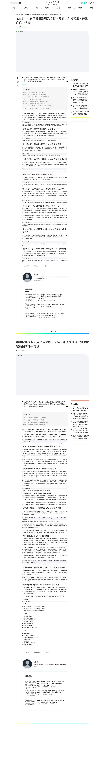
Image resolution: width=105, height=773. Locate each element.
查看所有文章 (37, 280)
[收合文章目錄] (44, 89)
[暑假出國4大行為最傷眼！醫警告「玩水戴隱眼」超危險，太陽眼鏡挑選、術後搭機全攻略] (30, 703)
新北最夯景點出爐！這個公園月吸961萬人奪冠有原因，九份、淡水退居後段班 (50, 305)
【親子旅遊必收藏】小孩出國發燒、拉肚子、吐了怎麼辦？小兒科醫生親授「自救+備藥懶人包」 (50, 692)
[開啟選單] (94, 3)
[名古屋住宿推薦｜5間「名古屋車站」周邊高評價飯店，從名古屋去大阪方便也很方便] (30, 317)
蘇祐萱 (19, 350)
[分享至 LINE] (17, 81)
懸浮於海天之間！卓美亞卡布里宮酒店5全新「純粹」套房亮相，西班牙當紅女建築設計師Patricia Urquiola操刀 (50, 296)
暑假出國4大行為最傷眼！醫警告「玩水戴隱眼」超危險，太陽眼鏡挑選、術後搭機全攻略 (50, 701)
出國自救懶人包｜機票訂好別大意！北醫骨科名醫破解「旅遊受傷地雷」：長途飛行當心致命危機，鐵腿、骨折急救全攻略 (50, 683)
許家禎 (19, 27)
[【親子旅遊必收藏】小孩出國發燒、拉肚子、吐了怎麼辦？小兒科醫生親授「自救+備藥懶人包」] (30, 694)
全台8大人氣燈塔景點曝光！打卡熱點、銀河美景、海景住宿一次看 (43, 14)
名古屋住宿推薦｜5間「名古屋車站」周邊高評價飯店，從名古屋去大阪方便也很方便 (50, 314)
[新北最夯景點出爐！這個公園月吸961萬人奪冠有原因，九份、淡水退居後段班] (30, 307)
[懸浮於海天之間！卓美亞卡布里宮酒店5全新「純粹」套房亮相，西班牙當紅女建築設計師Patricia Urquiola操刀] (30, 298)
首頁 (17, 14)
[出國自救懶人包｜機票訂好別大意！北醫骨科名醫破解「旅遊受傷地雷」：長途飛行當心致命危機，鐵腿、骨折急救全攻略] (30, 685)
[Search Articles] (20, 3)
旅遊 (21, 14)
